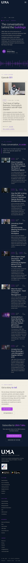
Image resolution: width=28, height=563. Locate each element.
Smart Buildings (4, 501)
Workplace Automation (6, 507)
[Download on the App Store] (5, 472)
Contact (3, 547)
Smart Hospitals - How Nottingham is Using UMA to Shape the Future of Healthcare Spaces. (18, 166)
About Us (3, 540)
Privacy (3, 560)
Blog (2, 524)
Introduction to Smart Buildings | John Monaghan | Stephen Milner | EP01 (17, 353)
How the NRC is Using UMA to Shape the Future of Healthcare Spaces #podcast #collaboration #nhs (18, 197)
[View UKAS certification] (4, 467)
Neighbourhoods (5, 489)
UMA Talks (3, 528)
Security (3, 532)
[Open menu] (25, 2)
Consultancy (4, 514)
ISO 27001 (18, 560)
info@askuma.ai (8, 413)
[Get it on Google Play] (16, 472)
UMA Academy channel (9, 129)
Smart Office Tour (5, 530)
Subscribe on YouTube (14, 440)
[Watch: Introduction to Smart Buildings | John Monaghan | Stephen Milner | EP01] (5, 347)
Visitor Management (5, 484)
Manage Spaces (4, 505)
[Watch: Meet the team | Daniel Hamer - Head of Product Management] (5, 286)
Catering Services (5, 486)
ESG (2, 509)
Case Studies (4, 526)
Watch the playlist (14, 435)
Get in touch (7, 409)
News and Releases (5, 522)
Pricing (2, 542)
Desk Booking (4, 480)
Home (5, 17)
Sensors (3, 493)
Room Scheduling (5, 482)
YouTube (11, 126)
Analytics (3, 491)
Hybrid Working (4, 503)
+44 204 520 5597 (5, 551)
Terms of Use (10, 560)
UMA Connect (4, 511)
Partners (3, 545)
